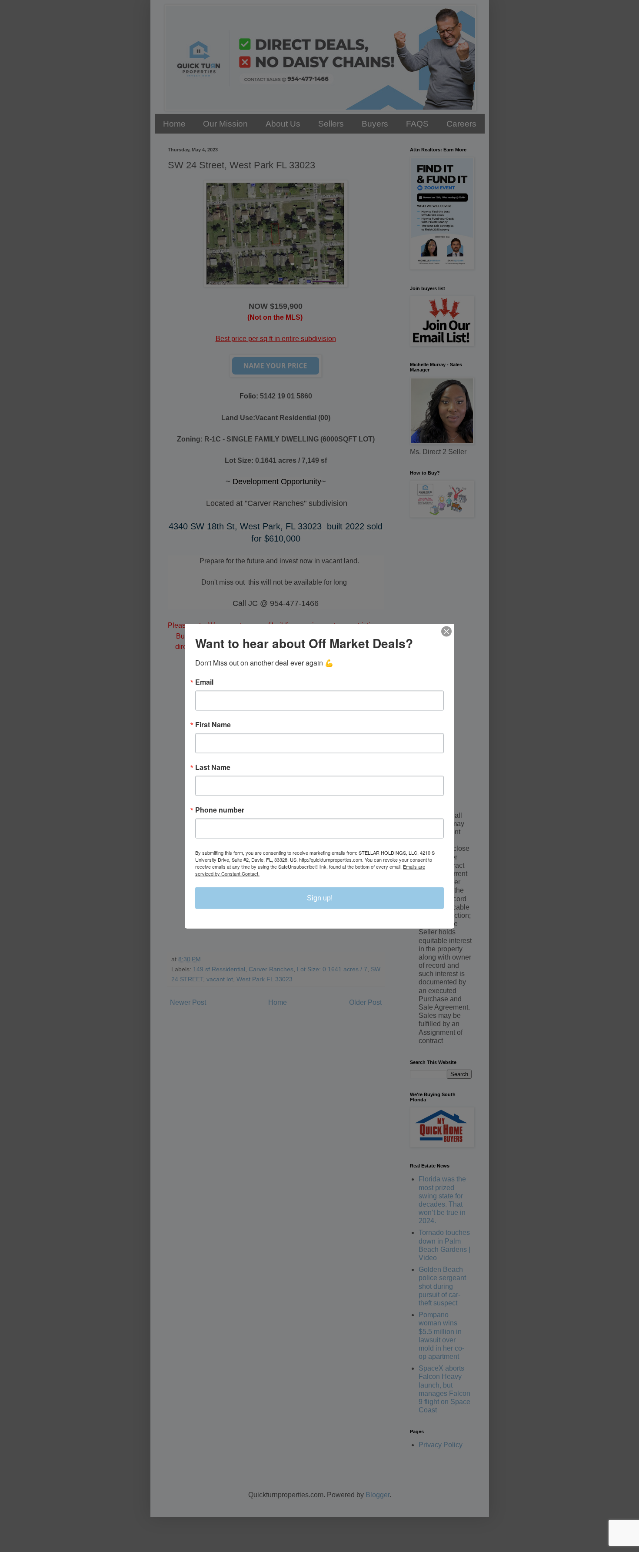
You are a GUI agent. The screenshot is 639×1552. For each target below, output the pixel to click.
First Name (213, 724)
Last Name (212, 767)
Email (204, 682)
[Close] (446, 631)
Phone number (219, 809)
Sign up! (320, 898)
